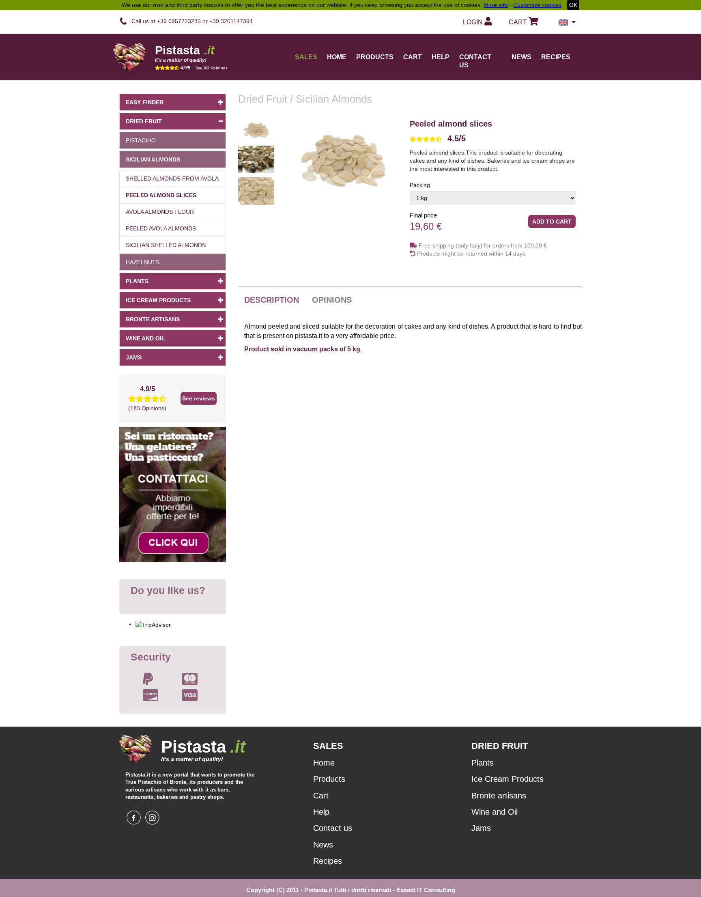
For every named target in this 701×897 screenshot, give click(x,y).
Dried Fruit (144, 121)
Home (336, 57)
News (521, 57)
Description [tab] (271, 299)
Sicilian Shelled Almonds (166, 245)
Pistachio (141, 140)
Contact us (475, 61)
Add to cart (552, 221)
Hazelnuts (142, 262)
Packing (420, 185)
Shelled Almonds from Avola (172, 178)
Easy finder (144, 102)
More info (496, 5)
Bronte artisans (153, 319)
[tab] (493, 138)
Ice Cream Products (158, 300)
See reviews (198, 398)
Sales (306, 57)
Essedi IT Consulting (425, 889)
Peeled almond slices (161, 195)
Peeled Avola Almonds (161, 228)
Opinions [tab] (332, 299)
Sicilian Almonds (153, 159)
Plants (137, 281)
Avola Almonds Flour (160, 212)
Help (440, 57)
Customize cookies (537, 5)
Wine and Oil (145, 338)
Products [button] (375, 57)
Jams (134, 357)
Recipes (555, 57)
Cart (412, 57)
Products (329, 778)
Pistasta (185, 50)
